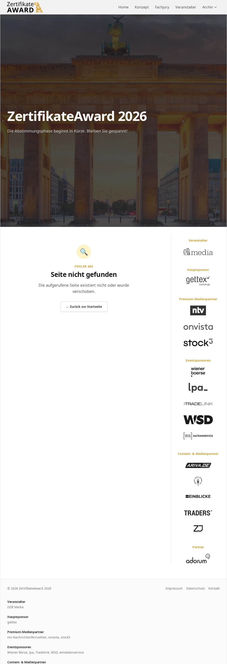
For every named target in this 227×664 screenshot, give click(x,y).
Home (123, 7)
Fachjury (162, 7)
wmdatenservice (71, 652)
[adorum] (198, 558)
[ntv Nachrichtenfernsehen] (198, 310)
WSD (54, 652)
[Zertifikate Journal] (198, 529)
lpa (31, 652)
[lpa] (198, 388)
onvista (53, 637)
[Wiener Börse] (198, 372)
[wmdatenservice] (198, 436)
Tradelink (42, 652)
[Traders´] (198, 513)
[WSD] (198, 420)
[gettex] (198, 281)
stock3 (65, 637)
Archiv (207, 7)
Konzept (142, 7)
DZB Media (15, 607)
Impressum (174, 588)
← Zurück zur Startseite (84, 306)
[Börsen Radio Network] (198, 481)
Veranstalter (185, 7)
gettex (12, 622)
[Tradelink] (198, 404)
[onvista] (198, 326)
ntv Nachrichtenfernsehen (27, 637)
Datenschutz (195, 588)
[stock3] (198, 342)
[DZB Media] (198, 252)
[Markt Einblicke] (198, 497)
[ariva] (198, 465)
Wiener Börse (17, 652)
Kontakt (214, 588)
